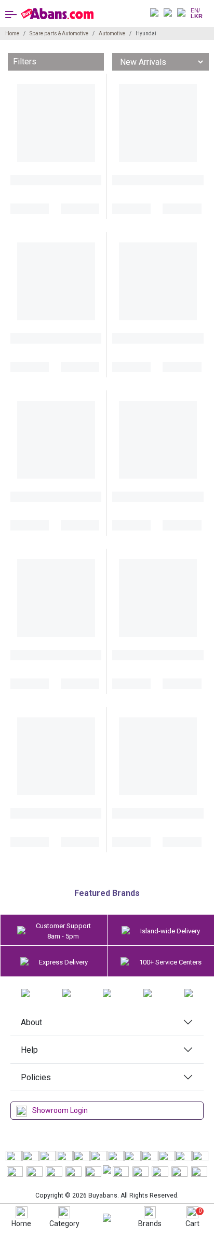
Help (29, 1050)
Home (12, 33)
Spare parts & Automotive (59, 33)
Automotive (112, 33)
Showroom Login (60, 1110)
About (31, 1022)
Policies (36, 1077)
